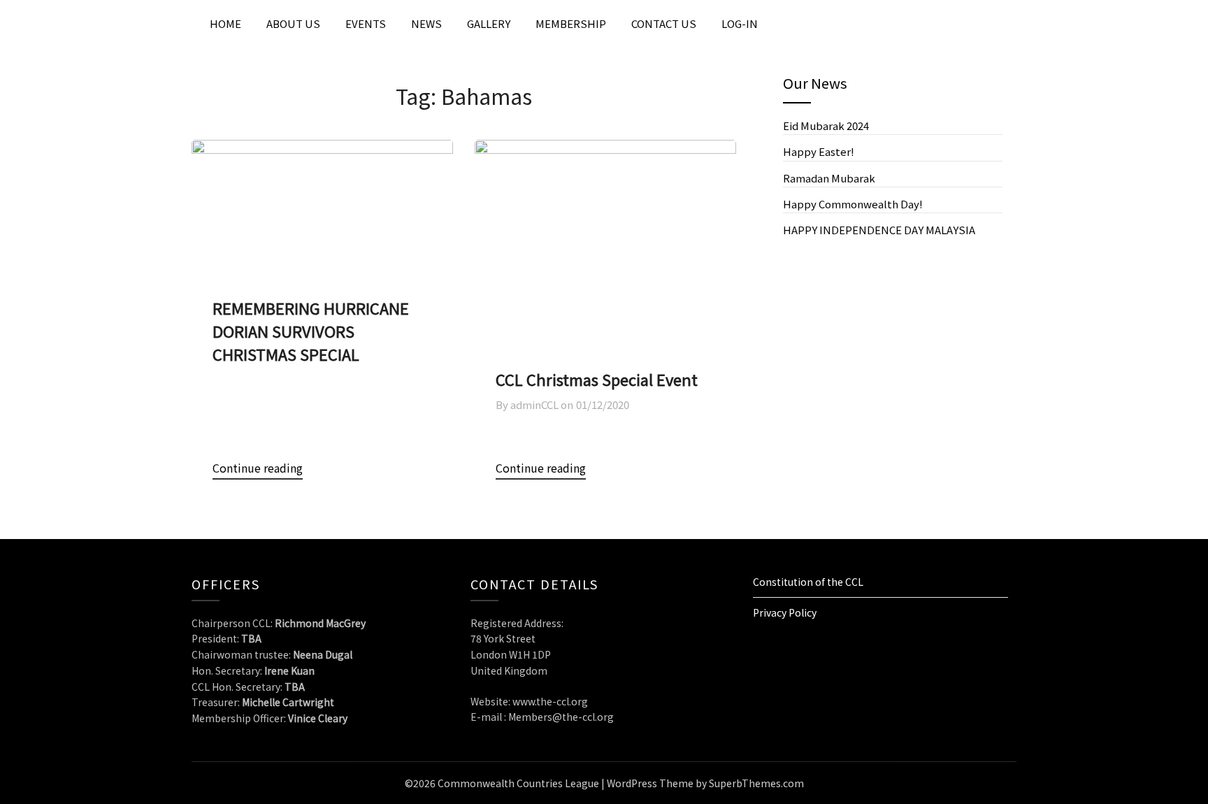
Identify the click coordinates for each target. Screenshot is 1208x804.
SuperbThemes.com (756, 783)
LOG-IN (739, 23)
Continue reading (258, 467)
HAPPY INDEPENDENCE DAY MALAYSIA (880, 229)
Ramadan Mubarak (829, 178)
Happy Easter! (818, 151)
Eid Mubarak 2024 (826, 125)
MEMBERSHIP (570, 23)
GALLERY (488, 23)
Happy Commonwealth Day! (853, 203)
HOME (225, 23)
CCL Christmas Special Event (597, 379)
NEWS (426, 23)
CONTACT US (663, 23)
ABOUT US (293, 23)
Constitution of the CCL (808, 582)
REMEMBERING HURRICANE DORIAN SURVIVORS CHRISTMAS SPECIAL (311, 330)
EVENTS (365, 23)
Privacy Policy (785, 612)
